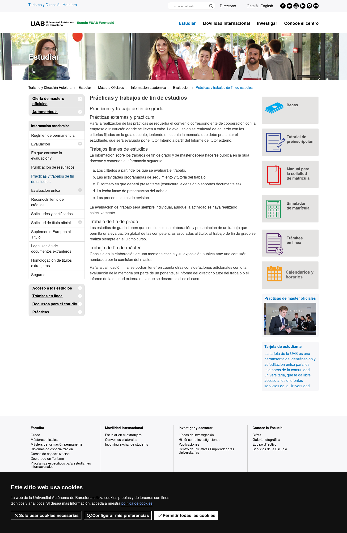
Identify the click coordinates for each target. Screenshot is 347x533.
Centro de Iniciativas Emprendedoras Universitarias (206, 451)
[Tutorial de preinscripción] (290, 142)
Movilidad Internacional (226, 23)
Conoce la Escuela (268, 427)
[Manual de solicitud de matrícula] (290, 174)
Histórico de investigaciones (199, 439)
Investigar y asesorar (195, 427)
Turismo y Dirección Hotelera (52, 4)
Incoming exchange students (126, 444)
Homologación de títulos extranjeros (51, 262)
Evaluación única (45, 190)
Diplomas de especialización (52, 449)
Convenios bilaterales (121, 439)
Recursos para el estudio (54, 304)
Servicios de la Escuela (270, 449)
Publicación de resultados (53, 167)
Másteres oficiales (44, 439)
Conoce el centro (301, 23)
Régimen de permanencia (53, 135)
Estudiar (187, 23)
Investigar (267, 23)
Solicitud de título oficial (51, 222)
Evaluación (181, 87)
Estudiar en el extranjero (123, 434)
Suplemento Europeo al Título (51, 234)
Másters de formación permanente (56, 444)
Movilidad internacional (124, 427)
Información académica (148, 87)
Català (252, 6)
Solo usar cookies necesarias (49, 515)
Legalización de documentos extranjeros (51, 248)
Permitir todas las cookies (189, 515)
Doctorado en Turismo (47, 458)
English (266, 6)
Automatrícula (45, 111)
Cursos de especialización (50, 453)
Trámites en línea (47, 295)
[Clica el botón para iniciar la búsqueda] (211, 6)
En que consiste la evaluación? (46, 155)
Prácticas (40, 312)
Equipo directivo (264, 444)
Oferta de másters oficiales (48, 101)
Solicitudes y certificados (52, 213)
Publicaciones (189, 444)
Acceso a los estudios (52, 288)
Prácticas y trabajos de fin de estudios (52, 178)
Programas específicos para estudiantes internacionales (61, 465)
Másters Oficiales (111, 87)
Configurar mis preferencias (120, 515)
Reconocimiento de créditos (47, 201)
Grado (35, 434)
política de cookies (136, 503)
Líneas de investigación (196, 434)
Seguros (38, 274)
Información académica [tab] (50, 125)
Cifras (257, 434)
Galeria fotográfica (266, 439)
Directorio (228, 6)
